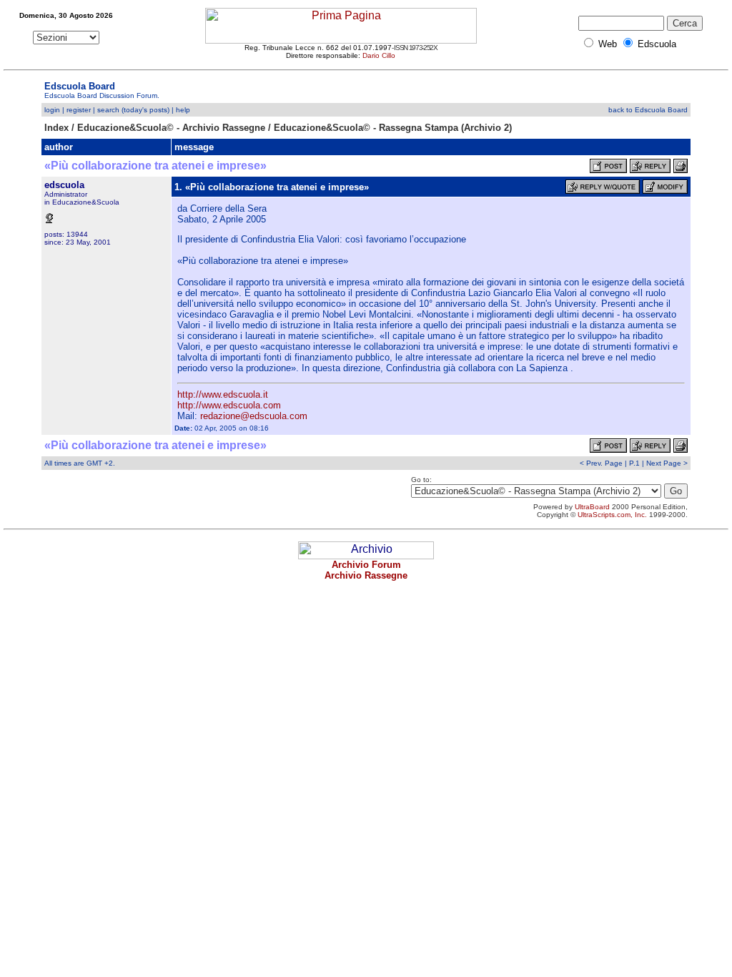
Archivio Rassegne (366, 575)
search (108, 110)
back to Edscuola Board (648, 110)
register (78, 110)
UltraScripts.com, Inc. (612, 515)
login (52, 110)
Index (56, 127)
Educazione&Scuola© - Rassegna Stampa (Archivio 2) (393, 127)
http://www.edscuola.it (222, 394)
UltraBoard (592, 507)
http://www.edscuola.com (229, 405)
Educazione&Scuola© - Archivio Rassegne (171, 127)
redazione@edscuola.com (253, 416)
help (183, 110)
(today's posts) (145, 110)
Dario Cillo (378, 55)
